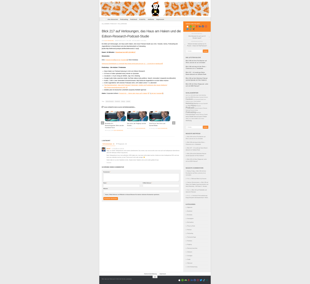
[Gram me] (206, 26)
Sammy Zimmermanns (193, 182)
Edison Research (110, 101)
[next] (173, 123)
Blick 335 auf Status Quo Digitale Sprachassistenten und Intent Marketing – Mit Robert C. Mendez (197, 184)
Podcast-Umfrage (194, 110)
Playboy (193, 105)
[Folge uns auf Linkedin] (200, 26)
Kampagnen (190, 218)
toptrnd (200, 116)
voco (190, 118)
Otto (189, 105)
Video (187, 118)
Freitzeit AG (109, 60)
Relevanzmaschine (192, 248)
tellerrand (196, 116)
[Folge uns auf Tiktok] (190, 29)
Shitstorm (189, 252)
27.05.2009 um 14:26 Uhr (118, 148)
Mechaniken (190, 222)
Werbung (189, 120)
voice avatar (194, 118)
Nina (186, 105)
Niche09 (205, 103)
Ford (194, 99)
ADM (192, 95)
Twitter (205, 116)
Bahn (187, 97)
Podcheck (133, 19)
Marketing (189, 103)
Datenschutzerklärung (150, 274)
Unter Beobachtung (192, 266)
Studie (191, 116)
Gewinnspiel (197, 99)
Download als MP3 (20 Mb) (125, 52)
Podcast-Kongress (198, 108)
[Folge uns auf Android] (193, 26)
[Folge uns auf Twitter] (187, 29)
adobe (194, 95)
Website (105, 188)
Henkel (201, 99)
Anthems (151, 19)
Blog (189, 97)
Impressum (160, 19)
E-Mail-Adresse (147, 183)
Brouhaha (196, 97)
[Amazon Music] (197, 26)
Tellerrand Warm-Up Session (198, 178)
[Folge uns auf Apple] (187, 26)
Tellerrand (122, 23)
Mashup (196, 103)
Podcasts (198, 112)
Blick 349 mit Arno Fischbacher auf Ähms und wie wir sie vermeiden (196, 173)
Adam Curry (188, 95)
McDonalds (201, 103)
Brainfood (189, 211)
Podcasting (124, 19)
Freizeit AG (117, 101)
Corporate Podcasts (203, 97)
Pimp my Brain (191, 226)
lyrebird (199, 101)
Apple (197, 95)
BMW (192, 97)
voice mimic (201, 118)
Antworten (109, 162)
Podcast (113, 23)
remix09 (128, 101)
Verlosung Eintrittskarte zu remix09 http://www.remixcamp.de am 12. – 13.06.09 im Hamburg (131, 63)
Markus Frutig (190, 171)
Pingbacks (122, 144)
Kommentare (109, 144)
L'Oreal (194, 101)
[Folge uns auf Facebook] (203, 26)
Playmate (199, 105)
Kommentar (106, 172)
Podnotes (189, 240)
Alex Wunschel (113, 19)
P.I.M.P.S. (142, 19)
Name (105, 183)
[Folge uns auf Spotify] (190, 26)
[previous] (102, 123)
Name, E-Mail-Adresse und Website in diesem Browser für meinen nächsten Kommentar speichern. (132, 194)
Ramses (202, 114)
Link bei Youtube (120, 60)
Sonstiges (189, 255)
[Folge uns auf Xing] (193, 29)
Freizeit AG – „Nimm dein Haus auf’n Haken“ (133, 93)
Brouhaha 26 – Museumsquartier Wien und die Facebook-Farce (114, 125)
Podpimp (197, 114)
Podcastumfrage (190, 114)
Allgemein (105, 23)
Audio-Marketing (202, 95)
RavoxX (108, 148)
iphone (191, 101)
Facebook (189, 99)
